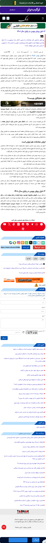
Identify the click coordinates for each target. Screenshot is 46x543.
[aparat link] (23, 228)
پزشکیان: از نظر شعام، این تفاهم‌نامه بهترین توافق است (28, 389)
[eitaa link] (13, 224)
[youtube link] (4, 224)
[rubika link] (41, 224)
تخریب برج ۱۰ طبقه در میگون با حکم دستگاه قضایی (28, 501)
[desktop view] (7, 18)
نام (44, 299)
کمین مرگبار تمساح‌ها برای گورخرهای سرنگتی (31, 380)
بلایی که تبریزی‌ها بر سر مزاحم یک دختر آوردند (30, 477)
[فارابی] (23, 26)
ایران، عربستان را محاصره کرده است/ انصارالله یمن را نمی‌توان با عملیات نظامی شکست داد (24, 359)
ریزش (35, 258)
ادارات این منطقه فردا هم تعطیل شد (33, 366)
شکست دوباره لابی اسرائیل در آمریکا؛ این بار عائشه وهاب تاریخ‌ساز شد (23, 268)
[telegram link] (32, 224)
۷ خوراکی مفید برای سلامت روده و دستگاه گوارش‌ (29, 487)
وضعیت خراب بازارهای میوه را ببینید (33, 447)
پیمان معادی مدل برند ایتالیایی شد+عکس (31, 496)
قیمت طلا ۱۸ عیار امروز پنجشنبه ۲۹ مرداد (31, 505)
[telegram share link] (35, 243)
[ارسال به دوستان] (39, 243)
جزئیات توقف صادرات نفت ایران (34, 473)
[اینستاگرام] (18, 242)
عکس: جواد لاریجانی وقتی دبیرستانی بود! (30, 264)
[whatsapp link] (36, 224)
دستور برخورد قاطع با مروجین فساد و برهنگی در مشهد (28, 349)
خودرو (28, 258)
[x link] (9, 224)
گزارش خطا (42, 285)
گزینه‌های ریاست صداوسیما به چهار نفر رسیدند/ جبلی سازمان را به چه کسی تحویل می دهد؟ (24, 457)
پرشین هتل (39, 427)
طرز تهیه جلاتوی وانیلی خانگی (35, 375)
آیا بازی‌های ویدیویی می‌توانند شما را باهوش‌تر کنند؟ (29, 384)
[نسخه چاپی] (43, 243)
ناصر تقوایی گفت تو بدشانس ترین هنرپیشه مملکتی (28, 468)
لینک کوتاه (40, 247)
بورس (15, 56)
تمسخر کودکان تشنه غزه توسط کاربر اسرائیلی (31, 417)
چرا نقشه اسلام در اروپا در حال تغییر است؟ (31, 273)
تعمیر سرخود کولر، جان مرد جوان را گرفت (32, 370)
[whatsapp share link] (26, 243)
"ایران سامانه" (19, 527)
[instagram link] (18, 224)
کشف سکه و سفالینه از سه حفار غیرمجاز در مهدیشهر (29, 403)
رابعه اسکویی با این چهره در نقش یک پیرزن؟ (31, 398)
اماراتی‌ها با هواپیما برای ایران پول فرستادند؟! (30, 463)
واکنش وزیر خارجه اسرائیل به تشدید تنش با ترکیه (29, 412)
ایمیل (43, 307)
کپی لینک (26, 247)
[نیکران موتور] (23, 104)
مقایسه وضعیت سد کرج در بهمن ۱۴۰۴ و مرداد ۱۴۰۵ (28, 491)
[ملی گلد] (23, 3)
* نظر (43, 316)
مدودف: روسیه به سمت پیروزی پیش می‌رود (31, 394)
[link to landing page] (24, 18)
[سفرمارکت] (23, 280)
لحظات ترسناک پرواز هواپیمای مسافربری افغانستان (28, 442)
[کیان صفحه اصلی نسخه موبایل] (23, 540)
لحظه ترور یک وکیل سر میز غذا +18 (33, 482)
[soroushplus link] (23, 224)
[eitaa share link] (22, 243)
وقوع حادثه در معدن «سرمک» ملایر (34, 408)
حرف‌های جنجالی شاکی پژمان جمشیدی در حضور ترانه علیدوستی (25, 438)
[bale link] (27, 224)
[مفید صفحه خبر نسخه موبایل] (23, 10)
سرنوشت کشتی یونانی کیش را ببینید (32, 451)
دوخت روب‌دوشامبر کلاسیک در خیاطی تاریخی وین (29, 354)
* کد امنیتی (41, 331)
